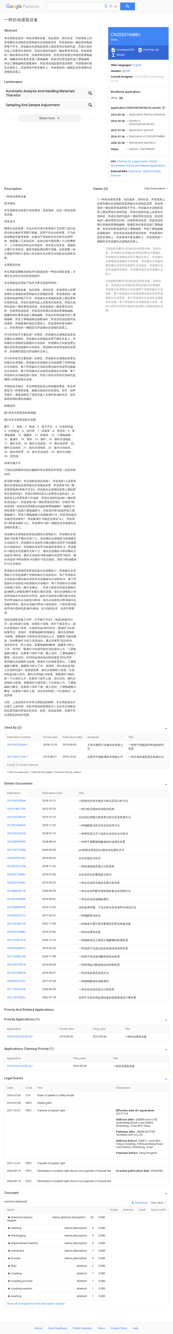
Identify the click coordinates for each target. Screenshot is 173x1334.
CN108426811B (16, 890)
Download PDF (125, 49)
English (137, 65)
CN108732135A (16, 866)
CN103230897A (16, 972)
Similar (120, 54)
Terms (101, 1328)
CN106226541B (16, 833)
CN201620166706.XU (19, 1036)
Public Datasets (82, 1328)
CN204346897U (16, 948)
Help (135, 1328)
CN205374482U (16, 874)
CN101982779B (16, 808)
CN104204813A (16, 817)
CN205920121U (16, 915)
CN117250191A (16, 940)
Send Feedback (57, 1328)
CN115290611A (16, 923)
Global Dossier (152, 171)
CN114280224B (16, 956)
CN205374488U (16, 931)
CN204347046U (16, 882)
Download (141, 1202)
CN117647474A (16, 989)
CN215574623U (16, 997)
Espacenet (134, 171)
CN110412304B (16, 849)
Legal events (140, 161)
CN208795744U (16, 858)
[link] (24, 1219)
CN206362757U (16, 981)
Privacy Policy (119, 1328)
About (38, 1328)
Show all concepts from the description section (36, 1303)
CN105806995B (16, 841)
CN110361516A (16, 756)
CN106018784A (16, 800)
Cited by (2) (124, 161)
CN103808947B (16, 907)
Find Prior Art (151, 49)
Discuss (116, 175)
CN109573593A (16, 744)
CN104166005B (16, 899)
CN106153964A (16, 825)
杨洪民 (126, 71)
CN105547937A (16, 964)
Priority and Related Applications (146, 165)
